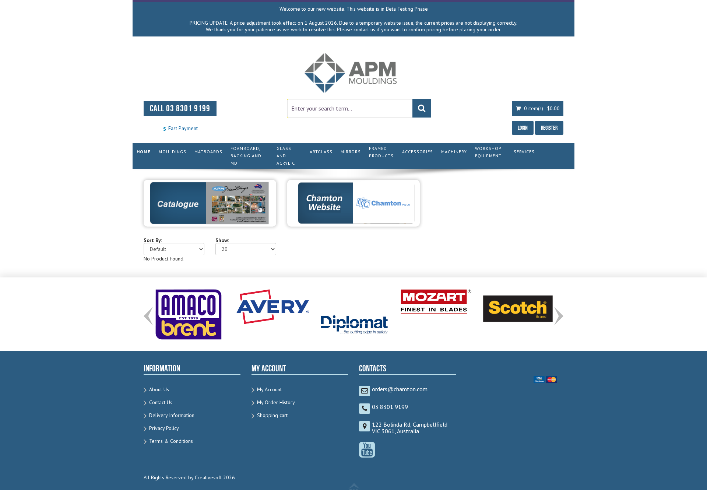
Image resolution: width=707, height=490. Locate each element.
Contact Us (160, 402)
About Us (159, 389)
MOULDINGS (172, 151)
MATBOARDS (208, 151)
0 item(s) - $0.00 (541, 108)
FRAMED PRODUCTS (381, 152)
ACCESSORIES (417, 151)
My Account (269, 389)
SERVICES (524, 151)
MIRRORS (351, 151)
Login (523, 128)
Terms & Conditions (171, 441)
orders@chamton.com (400, 389)
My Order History (276, 402)
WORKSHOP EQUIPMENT (488, 152)
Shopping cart (272, 415)
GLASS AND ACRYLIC (286, 156)
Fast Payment (182, 128)
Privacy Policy (164, 428)
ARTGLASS (321, 151)
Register (549, 128)
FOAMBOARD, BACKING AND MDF (246, 156)
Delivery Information (171, 415)
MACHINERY (454, 151)
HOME (144, 151)
